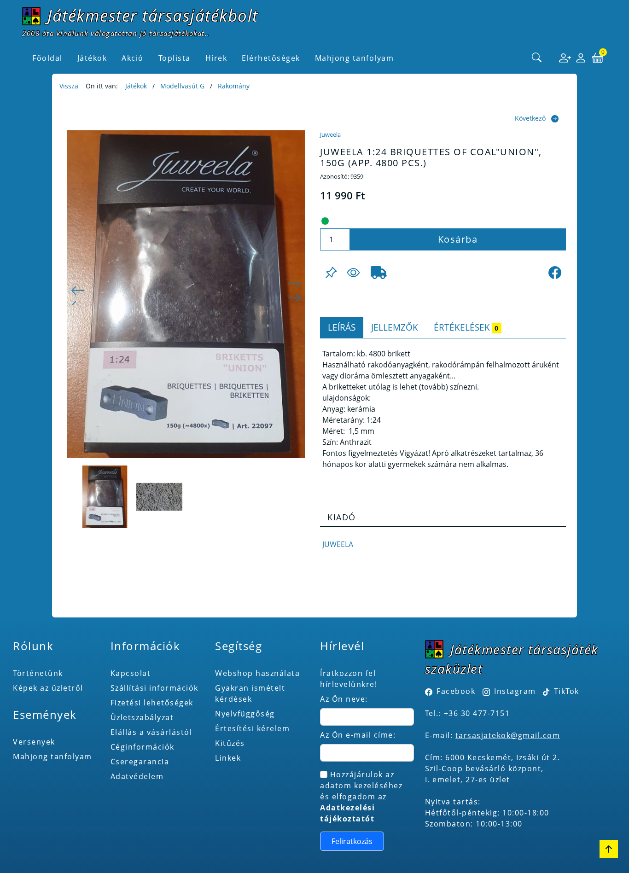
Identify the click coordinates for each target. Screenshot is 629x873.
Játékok (136, 85)
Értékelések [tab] (466, 327)
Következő (530, 118)
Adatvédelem (137, 776)
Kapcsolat (131, 673)
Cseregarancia (140, 762)
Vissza (68, 85)
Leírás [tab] (341, 327)
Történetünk (38, 673)
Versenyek (34, 742)
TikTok (565, 691)
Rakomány (234, 85)
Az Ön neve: (344, 699)
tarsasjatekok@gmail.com (507, 735)
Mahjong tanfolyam (52, 756)
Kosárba (458, 239)
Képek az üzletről (48, 688)
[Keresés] (537, 58)
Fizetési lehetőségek (152, 703)
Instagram (515, 691)
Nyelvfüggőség (245, 714)
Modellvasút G (182, 85)
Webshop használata (257, 673)
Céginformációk (143, 747)
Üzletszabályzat (142, 717)
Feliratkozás (352, 841)
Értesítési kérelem (252, 728)
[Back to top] (609, 849)
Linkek (228, 758)
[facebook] (555, 273)
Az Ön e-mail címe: (358, 735)
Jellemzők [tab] (394, 327)
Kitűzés (230, 743)
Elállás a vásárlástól (151, 732)
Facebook (456, 691)
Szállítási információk (154, 688)
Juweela (330, 134)
